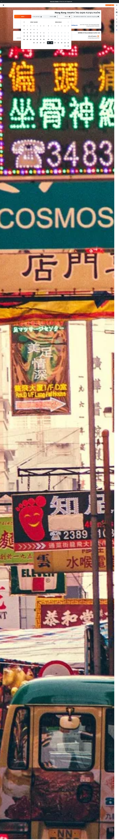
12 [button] (58, 36)
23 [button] (68, 42)
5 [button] (58, 32)
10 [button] (65, 36)
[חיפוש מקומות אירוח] (116, 12)
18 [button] (61, 39)
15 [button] (48, 36)
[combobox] (85, 17)
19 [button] (58, 39)
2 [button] (68, 32)
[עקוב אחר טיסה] (116, 22)
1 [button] (48, 29)
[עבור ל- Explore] (116, 19)
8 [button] (48, 32)
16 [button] (68, 39)
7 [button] (51, 32)
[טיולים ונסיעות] (116, 26)
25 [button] (61, 42)
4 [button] (61, 32)
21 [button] (51, 39)
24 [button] (65, 42)
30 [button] (68, 46)
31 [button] (64, 46)
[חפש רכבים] (116, 15)
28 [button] (51, 42)
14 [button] (51, 36)
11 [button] (61, 36)
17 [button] (64, 39)
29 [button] (48, 42)
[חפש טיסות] (116, 9)
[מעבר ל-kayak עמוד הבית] (109, 5)
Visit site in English (54, 1)
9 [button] (68, 36)
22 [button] (48, 39)
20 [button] (55, 39)
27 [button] (55, 42)
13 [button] (55, 36)
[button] (1, 1)
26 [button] (58, 42)
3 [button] (30, 29)
